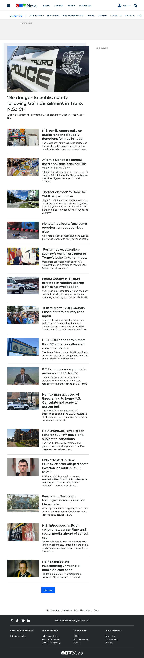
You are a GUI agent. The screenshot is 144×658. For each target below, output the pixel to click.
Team (96, 610)
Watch (71, 5)
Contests (102, 15)
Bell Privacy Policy (50, 636)
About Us (129, 15)
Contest (91, 15)
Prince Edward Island (72, 15)
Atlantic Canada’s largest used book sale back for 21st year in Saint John (64, 164)
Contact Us (116, 15)
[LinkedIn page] (28, 620)
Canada (58, 5)
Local (46, 5)
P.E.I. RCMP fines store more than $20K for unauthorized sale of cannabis (64, 344)
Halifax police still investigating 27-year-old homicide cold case (61, 566)
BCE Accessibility (18, 636)
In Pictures (85, 5)
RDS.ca (108, 643)
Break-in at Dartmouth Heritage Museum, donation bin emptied (63, 500)
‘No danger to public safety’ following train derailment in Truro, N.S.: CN (45, 103)
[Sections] (8, 5)
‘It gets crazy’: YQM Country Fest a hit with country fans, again (63, 312)
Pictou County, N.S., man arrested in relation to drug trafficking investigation (63, 283)
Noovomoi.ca (111, 639)
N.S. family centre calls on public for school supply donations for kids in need (62, 134)
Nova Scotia (53, 15)
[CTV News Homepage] (26, 5)
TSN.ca (77, 643)
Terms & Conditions (51, 639)
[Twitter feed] (12, 620)
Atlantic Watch (36, 15)
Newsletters (85, 610)
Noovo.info (110, 636)
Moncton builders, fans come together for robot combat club (64, 227)
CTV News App (52, 610)
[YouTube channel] (23, 620)
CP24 (76, 636)
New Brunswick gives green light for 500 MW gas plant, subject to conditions (63, 435)
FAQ (76, 610)
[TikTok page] (17, 620)
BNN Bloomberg (81, 639)
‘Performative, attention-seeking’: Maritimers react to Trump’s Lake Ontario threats (64, 253)
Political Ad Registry (51, 643)
